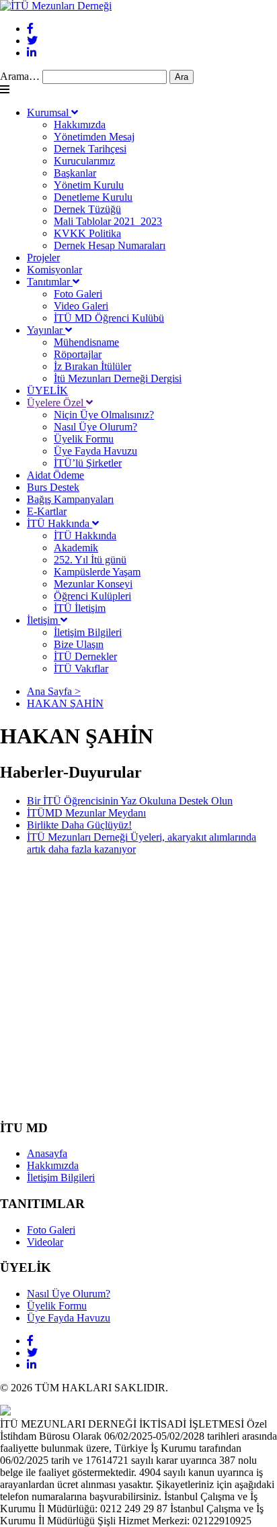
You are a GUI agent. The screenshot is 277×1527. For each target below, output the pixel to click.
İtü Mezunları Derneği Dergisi (118, 378)
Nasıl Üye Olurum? (95, 426)
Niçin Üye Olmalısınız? (104, 414)
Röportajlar (78, 354)
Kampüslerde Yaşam (97, 571)
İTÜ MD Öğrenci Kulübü (109, 318)
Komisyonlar (54, 269)
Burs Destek (53, 487)
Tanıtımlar (50, 281)
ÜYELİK (47, 390)
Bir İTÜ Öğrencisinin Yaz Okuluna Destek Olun (130, 800)
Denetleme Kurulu (93, 197)
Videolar (45, 1242)
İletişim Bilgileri (88, 632)
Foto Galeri (78, 293)
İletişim (44, 620)
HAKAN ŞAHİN (65, 703)
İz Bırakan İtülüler (92, 366)
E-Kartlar (47, 511)
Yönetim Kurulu (89, 185)
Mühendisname (86, 342)
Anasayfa (47, 1153)
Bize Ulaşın (79, 644)
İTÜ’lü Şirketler (88, 463)
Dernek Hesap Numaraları (109, 245)
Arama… (20, 76)
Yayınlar (46, 330)
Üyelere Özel (56, 402)
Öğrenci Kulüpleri (92, 596)
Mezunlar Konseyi (93, 584)
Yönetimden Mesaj (94, 136)
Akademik (76, 547)
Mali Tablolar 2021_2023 (108, 221)
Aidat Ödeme (55, 475)
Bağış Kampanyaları (70, 499)
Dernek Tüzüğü (87, 209)
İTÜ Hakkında (59, 523)
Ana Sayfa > (54, 691)
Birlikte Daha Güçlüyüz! (79, 825)
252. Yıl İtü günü (90, 559)
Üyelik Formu (84, 439)
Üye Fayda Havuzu (95, 451)
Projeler (43, 257)
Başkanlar (75, 173)
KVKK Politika (87, 233)
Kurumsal (49, 112)
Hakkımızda (80, 124)
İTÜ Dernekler (85, 656)
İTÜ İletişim (80, 608)
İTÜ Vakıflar (81, 668)
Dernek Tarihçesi (90, 148)
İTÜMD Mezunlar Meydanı (86, 813)
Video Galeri (81, 306)
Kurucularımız (84, 161)
